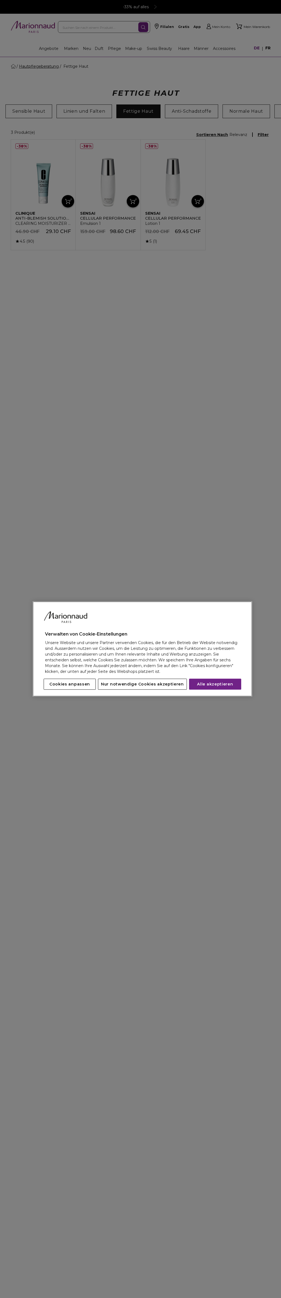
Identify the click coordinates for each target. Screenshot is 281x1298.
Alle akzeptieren (215, 684)
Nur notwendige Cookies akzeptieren (142, 684)
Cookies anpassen (69, 684)
